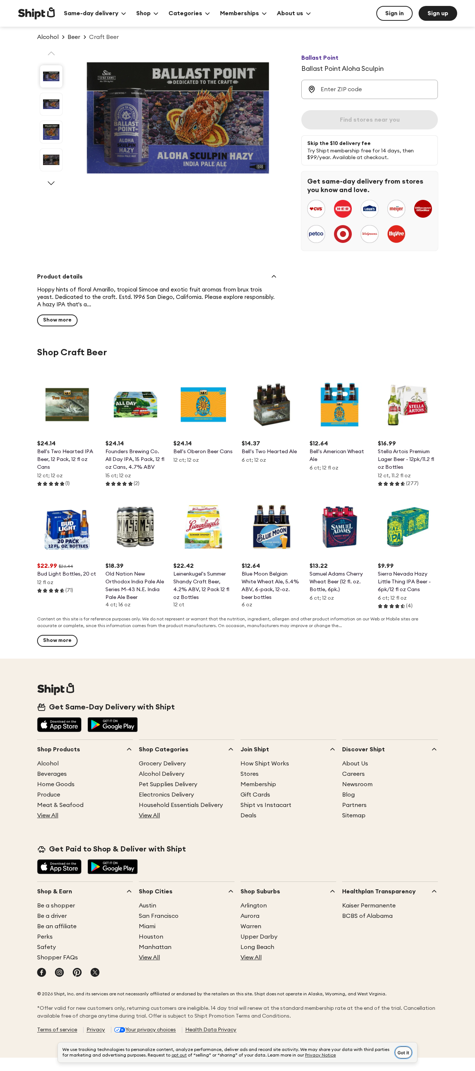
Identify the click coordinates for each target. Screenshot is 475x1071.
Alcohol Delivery (161, 774)
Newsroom (357, 784)
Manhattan (155, 947)
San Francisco (158, 916)
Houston (151, 937)
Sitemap (354, 815)
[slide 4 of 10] (51, 160)
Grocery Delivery (162, 764)
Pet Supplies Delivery (168, 784)
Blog (348, 795)
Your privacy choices (150, 1029)
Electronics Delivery (166, 795)
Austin (147, 906)
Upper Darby (259, 937)
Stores (249, 774)
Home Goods (56, 784)
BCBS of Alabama (367, 916)
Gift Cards (255, 795)
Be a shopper (56, 906)
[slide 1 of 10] (51, 76)
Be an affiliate (56, 926)
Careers (353, 774)
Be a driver (52, 916)
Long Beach (257, 947)
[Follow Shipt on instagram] (59, 973)
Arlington (253, 906)
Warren (250, 926)
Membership (258, 784)
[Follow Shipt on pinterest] (77, 973)
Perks (45, 937)
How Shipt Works (264, 764)
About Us (355, 764)
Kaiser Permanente (369, 906)
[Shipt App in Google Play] (113, 725)
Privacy (95, 1029)
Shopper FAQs (57, 957)
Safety (46, 947)
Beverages (52, 774)
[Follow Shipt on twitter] (95, 973)
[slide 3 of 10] (51, 132)
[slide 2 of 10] (51, 104)
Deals (248, 815)
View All (47, 815)
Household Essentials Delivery (181, 805)
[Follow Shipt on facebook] (41, 973)
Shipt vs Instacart (265, 805)
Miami (147, 926)
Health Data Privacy (210, 1029)
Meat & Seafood (60, 805)
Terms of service (57, 1029)
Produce (48, 795)
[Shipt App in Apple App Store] (59, 725)
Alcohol (48, 764)
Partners (354, 805)
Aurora (249, 916)
